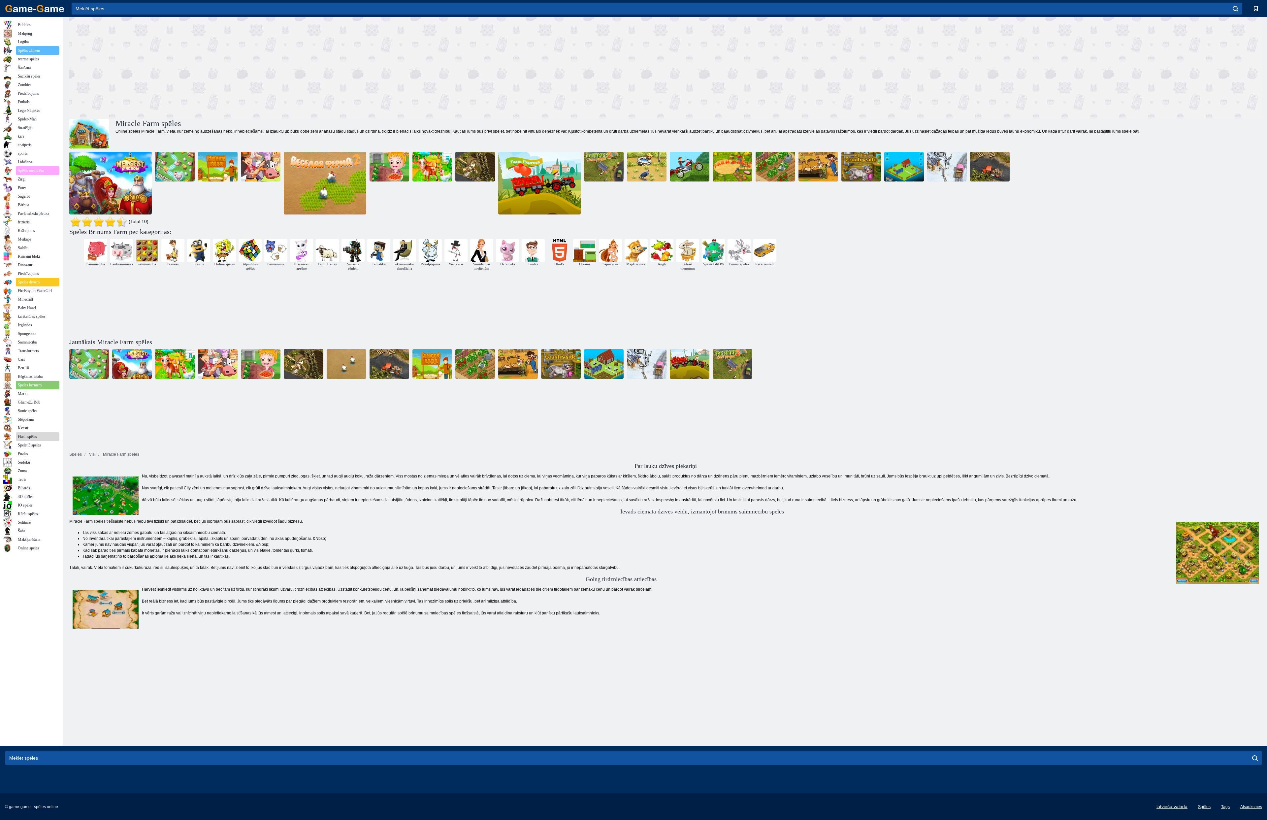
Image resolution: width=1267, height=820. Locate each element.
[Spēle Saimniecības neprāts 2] (325, 183)
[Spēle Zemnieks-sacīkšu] (689, 166)
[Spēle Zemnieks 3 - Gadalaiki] (947, 166)
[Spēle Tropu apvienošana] (175, 166)
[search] (1235, 8)
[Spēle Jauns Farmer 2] (775, 166)
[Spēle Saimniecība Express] (539, 183)
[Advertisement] (367, 67)
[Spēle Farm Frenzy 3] (646, 166)
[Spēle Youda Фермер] (990, 166)
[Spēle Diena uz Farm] (260, 166)
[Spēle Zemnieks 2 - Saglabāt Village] (604, 166)
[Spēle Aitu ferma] (218, 166)
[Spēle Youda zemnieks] (475, 166)
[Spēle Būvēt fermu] (904, 166)
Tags (1225, 806)
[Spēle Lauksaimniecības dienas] (432, 166)
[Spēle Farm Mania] (732, 166)
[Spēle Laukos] (861, 166)
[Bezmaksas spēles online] (34, 8)
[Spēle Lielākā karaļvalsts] (110, 183)
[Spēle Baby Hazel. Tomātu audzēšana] (389, 166)
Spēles (1204, 806)
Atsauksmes (1251, 806)
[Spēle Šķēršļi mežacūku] (818, 166)
